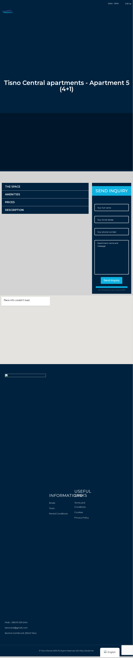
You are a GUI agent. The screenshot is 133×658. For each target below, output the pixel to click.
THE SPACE (12, 186)
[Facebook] (3, 3)
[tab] (45, 186)
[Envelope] (13, 3)
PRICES (10, 202)
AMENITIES (12, 194)
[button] (65, 11)
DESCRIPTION (14, 210)
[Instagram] (8, 3)
